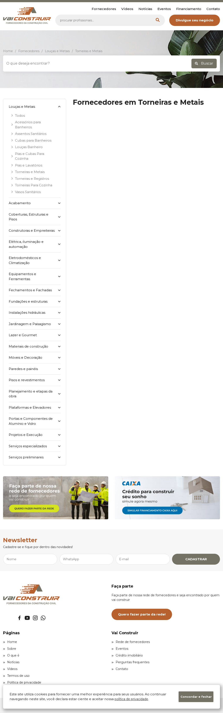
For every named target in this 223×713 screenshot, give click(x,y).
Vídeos (127, 9)
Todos (20, 115)
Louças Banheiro (29, 147)
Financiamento (188, 9)
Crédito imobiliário (129, 655)
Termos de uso (18, 676)
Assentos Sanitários (30, 134)
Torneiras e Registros (32, 179)
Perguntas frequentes (132, 662)
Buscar (206, 63)
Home (12, 642)
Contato (213, 9)
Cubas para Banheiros (33, 140)
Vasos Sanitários (28, 192)
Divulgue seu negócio (194, 20)
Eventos (164, 9)
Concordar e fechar (196, 696)
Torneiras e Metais (30, 172)
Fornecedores (104, 9)
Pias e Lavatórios (28, 165)
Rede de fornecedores (133, 642)
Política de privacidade (24, 682)
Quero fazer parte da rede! (142, 614)
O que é (13, 655)
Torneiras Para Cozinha (33, 185)
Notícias (145, 9)
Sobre (11, 649)
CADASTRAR (196, 559)
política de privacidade (131, 699)
